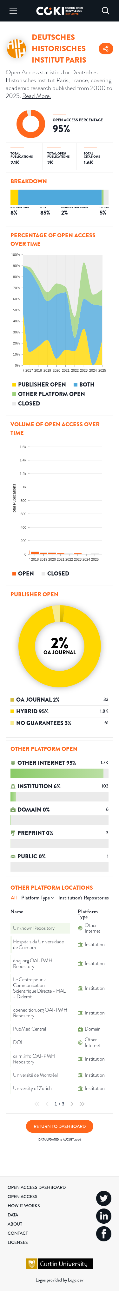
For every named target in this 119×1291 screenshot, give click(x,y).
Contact (18, 1233)
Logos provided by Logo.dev (59, 1280)
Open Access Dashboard (37, 1187)
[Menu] (13, 10)
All (14, 897)
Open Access (22, 1196)
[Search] (105, 10)
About (15, 1224)
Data (13, 1215)
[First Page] (37, 1104)
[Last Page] (82, 1104)
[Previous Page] (47, 1104)
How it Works (24, 1206)
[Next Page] (72, 1104)
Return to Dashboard (60, 1126)
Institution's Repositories (84, 897)
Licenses (18, 1242)
